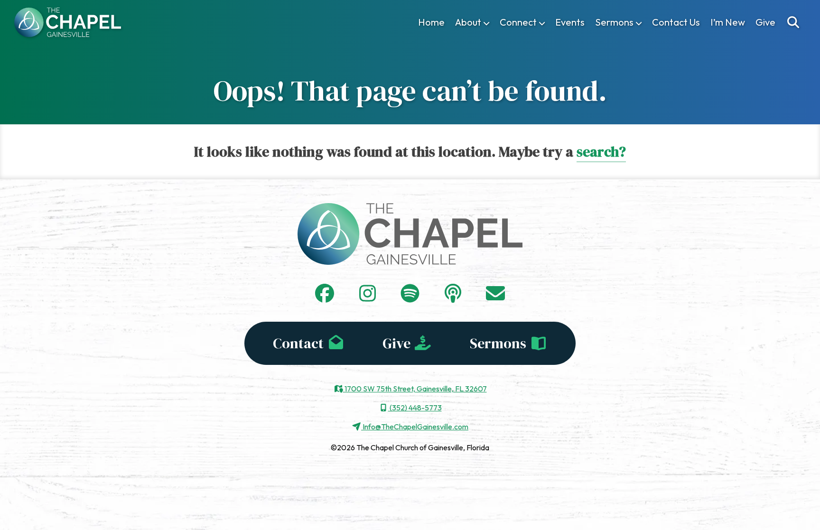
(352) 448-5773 (415, 407)
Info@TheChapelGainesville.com (414, 426)
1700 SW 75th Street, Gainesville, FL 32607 (415, 388)
